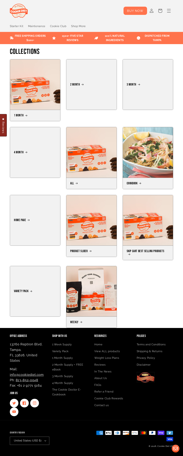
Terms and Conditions (151, 344)
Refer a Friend (103, 391)
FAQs (97, 385)
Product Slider (79, 251)
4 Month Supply (62, 383)
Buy (135, 11)
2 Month (75, 84)
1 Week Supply (62, 344)
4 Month (19, 152)
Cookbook (132, 183)
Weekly (74, 322)
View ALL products (107, 351)
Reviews (100, 364)
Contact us (101, 405)
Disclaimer (144, 364)
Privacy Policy (146, 358)
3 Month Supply (62, 376)
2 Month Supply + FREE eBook (67, 367)
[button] (169, 10)
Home (98, 344)
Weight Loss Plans (106, 358)
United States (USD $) (27, 440)
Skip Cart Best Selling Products (145, 251)
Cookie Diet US (165, 446)
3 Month (131, 84)
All (72, 183)
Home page (20, 220)
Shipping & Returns (149, 351)
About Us (100, 378)
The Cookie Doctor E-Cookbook (66, 392)
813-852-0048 (27, 380)
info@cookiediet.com (27, 375)
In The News (102, 371)
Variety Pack (21, 291)
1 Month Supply (62, 358)
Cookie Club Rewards (108, 398)
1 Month (19, 115)
